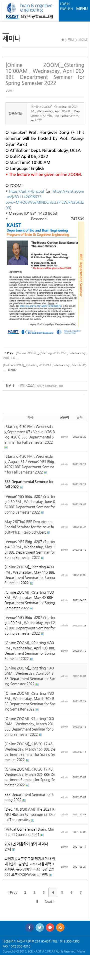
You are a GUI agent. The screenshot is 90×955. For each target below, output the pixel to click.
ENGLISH (66, 9)
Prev (13, 892)
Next (49, 901)
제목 (30, 417)
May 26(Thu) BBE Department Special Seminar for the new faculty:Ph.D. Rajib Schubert (29, 527)
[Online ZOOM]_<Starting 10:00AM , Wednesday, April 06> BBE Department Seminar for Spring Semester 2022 (45, 74)
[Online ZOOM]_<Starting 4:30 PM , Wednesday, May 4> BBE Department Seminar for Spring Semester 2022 (29, 600)
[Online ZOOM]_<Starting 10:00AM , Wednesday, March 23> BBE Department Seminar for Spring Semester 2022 (29, 726)
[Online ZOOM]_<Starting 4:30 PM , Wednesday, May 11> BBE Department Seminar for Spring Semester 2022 (29, 575)
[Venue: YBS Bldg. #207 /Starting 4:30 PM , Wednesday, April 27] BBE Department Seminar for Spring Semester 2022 (29, 625)
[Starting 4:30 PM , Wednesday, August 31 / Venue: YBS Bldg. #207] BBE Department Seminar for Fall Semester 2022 (29, 464)
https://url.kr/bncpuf (26, 191)
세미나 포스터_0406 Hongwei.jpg (40, 385)
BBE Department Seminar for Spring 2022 (29, 797)
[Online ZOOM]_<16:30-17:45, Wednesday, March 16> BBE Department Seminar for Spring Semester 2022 (29, 752)
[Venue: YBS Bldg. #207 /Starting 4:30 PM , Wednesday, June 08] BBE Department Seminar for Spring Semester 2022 (29, 504)
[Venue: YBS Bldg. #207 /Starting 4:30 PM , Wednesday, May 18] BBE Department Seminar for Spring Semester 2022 (29, 549)
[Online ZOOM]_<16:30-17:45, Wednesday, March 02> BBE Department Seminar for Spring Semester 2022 (29, 777)
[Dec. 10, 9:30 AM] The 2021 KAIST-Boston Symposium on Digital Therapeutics (29, 814)
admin (10, 90)
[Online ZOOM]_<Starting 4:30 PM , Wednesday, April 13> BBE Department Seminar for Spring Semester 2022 (29, 650)
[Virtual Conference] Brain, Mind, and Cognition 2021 (29, 831)
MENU (82, 8)
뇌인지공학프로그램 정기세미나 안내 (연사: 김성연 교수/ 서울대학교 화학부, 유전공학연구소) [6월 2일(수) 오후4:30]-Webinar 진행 (29, 866)
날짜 (79, 417)
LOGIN (65, 4)
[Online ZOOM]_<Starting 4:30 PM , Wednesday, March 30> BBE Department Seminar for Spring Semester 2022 (29, 701)
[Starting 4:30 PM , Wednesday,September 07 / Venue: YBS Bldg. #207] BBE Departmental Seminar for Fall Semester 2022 (29, 434)
